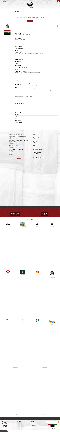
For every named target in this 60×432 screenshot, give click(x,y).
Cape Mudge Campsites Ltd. (19, 103)
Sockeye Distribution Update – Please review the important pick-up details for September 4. (19, 141)
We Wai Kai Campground (18, 122)
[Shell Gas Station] (37, 272)
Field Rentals (34, 142)
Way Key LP (16, 118)
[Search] (57, 26)
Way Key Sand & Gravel (18, 120)
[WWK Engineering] (15, 390)
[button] (58, 1)
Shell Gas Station (18, 112)
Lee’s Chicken (17, 107)
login (14, 134)
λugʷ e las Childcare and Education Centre (22, 127)
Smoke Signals (17, 114)
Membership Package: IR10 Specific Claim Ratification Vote (17, 136)
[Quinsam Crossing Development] (8, 224)
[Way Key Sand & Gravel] (52, 223)
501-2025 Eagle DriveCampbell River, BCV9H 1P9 (34, 426)
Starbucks (16, 116)
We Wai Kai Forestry (18, 124)
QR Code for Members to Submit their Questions (16, 149)
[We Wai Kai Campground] (52, 273)
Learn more (2, 431)
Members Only (10, 138)
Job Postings (10, 155)
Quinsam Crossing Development (20, 108)
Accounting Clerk (44, 213)
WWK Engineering (17, 126)
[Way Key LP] (37, 223)
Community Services (35, 135)
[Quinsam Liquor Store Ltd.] (22, 320)
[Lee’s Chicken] (8, 271)
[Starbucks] (37, 320)
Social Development (35, 153)
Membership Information (15, 138)
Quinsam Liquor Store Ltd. (19, 110)
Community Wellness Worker (13, 153)
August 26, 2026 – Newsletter (13, 145)
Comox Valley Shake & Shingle (20, 105)
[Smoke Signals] (44, 390)
